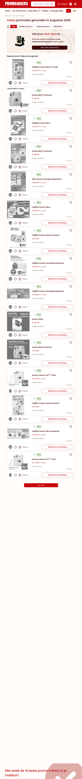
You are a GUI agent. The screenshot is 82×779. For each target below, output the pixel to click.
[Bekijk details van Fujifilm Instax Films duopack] (18, 434)
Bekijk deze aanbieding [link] (57, 83)
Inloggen (64, 4)
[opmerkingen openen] (15, 83)
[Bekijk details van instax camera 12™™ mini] (18, 377)
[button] (74, 10)
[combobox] (43, 4)
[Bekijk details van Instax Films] (18, 321)
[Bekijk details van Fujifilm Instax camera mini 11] (18, 406)
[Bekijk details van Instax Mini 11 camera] (18, 97)
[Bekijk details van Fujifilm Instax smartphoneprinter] (18, 265)
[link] (7, 15)
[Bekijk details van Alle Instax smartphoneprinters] (18, 181)
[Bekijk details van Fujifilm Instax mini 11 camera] (18, 237)
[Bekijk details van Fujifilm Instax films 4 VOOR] (18, 69)
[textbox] (41, 4)
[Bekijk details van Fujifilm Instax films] (18, 125)
